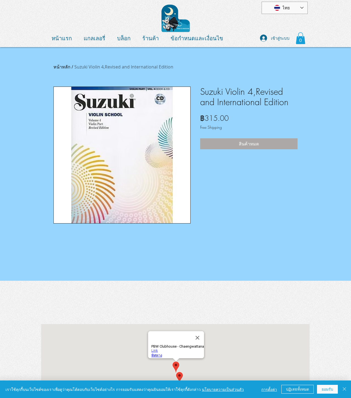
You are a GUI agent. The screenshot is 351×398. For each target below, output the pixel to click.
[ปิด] (344, 389)
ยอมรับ (327, 389)
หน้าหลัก (61, 67)
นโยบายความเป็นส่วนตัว (223, 389)
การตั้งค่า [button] (269, 389)
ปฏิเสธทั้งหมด (297, 389)
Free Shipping (211, 127)
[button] (300, 38)
